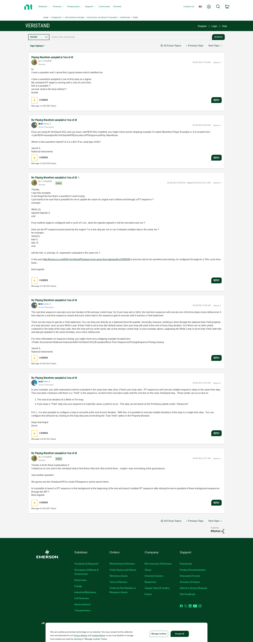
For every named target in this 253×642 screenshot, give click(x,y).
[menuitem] (44, 7)
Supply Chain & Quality (157, 587)
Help (224, 26)
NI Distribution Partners (122, 563)
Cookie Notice (98, 635)
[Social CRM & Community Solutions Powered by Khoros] (217, 530)
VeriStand (125, 17)
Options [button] (216, 63)
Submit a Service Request (193, 587)
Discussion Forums (74, 17)
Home (45, 17)
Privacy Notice (80, 635)
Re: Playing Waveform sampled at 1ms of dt (54, 119)
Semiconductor (82, 604)
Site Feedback (187, 594)
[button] (34, 100)
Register (202, 26)
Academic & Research (86, 563)
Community (56, 17)
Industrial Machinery (85, 592)
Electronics (80, 579)
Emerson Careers (154, 575)
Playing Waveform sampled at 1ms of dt (52, 57)
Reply (216, 100)
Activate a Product (190, 581)
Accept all (179, 634)
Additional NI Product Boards (102, 17)
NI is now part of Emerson (158, 563)
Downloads (186, 563)
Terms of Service (118, 581)
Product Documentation (193, 569)
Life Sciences (81, 598)
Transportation (82, 610)
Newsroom (150, 581)
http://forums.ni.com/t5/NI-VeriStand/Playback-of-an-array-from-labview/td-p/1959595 (86, 259)
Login (214, 26)
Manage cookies (158, 634)
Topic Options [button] (36, 45)
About (148, 569)
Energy (78, 585)
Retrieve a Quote (119, 575)
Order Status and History (123, 569)
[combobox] (130, 37)
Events (148, 594)
